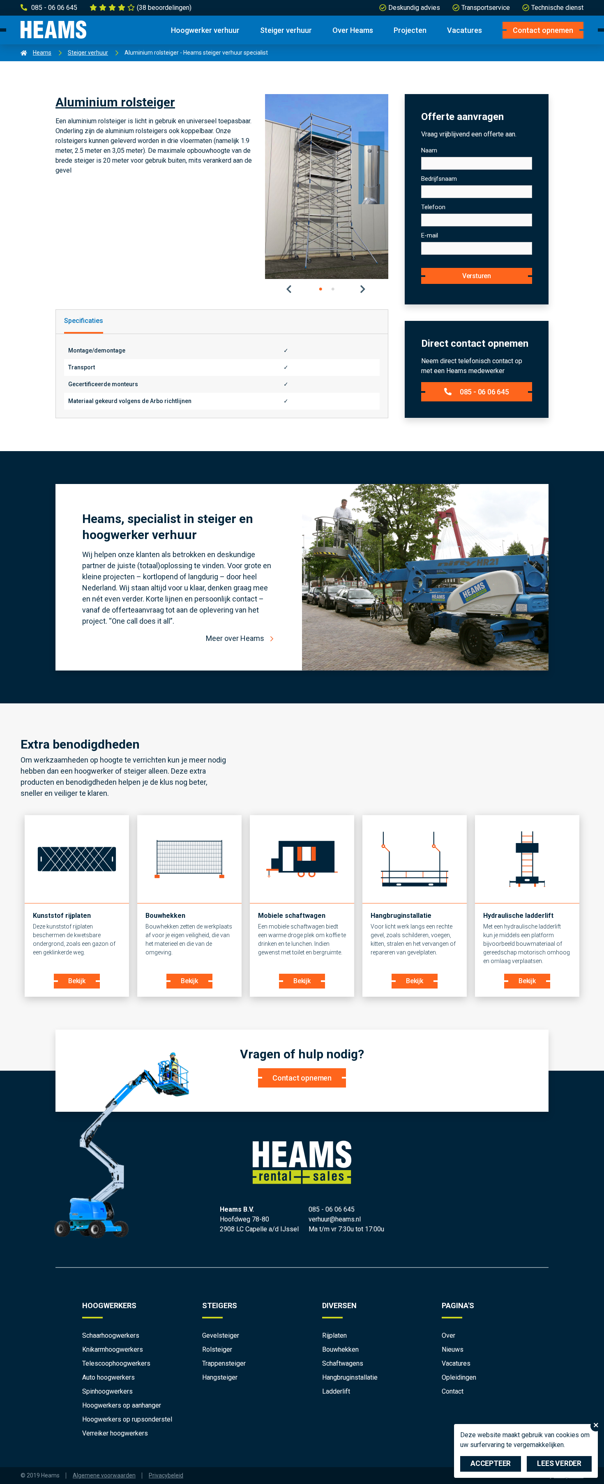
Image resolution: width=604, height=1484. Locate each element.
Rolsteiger (217, 1349)
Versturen (476, 276)
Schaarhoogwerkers (110, 1335)
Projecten (410, 30)
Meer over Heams (235, 638)
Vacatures (464, 30)
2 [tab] (333, 289)
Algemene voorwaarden (104, 1475)
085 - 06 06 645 (484, 391)
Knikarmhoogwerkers (112, 1349)
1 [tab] (320, 289)
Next (364, 289)
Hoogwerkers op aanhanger (121, 1405)
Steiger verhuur (286, 30)
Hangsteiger (219, 1377)
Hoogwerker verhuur (205, 30)
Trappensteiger (224, 1363)
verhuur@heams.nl (335, 1219)
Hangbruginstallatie (350, 1377)
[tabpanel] (326, 186)
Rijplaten (334, 1335)
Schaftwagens (342, 1363)
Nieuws (452, 1349)
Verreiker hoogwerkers (115, 1433)
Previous (290, 289)
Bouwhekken (340, 1349)
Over (448, 1335)
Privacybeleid (166, 1475)
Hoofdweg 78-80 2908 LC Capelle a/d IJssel (259, 1224)
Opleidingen (459, 1377)
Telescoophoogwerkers (116, 1363)
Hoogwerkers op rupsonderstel (127, 1419)
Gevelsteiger (220, 1335)
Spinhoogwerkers (107, 1391)
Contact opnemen (543, 30)
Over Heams (352, 30)
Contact (452, 1391)
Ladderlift (336, 1391)
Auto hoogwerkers (108, 1377)
